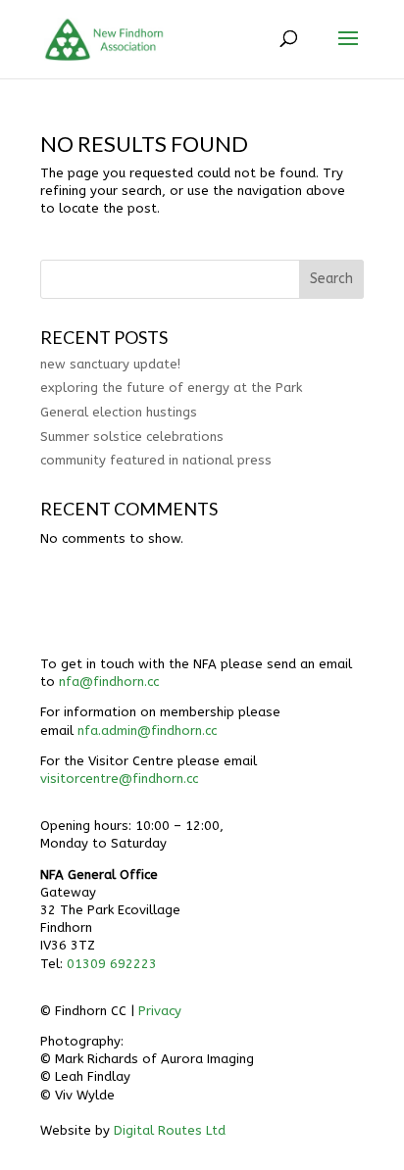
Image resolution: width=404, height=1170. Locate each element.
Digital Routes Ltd (170, 1130)
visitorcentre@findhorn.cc (119, 778)
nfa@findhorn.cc (109, 681)
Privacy (159, 1010)
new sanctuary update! (110, 364)
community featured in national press (156, 460)
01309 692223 (112, 963)
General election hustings (118, 412)
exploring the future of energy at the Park (171, 387)
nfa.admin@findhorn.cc (147, 730)
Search (331, 278)
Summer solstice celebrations (132, 436)
